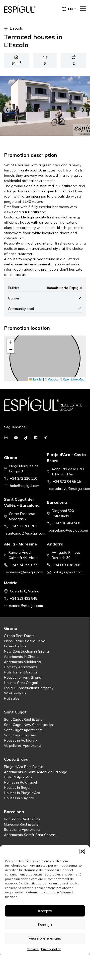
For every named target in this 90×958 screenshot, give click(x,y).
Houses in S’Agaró (19, 798)
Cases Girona (15, 646)
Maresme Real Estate (21, 824)
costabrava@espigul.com (69, 488)
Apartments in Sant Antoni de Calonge (35, 772)
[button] (82, 851)
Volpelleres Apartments (23, 745)
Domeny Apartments (20, 667)
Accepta (45, 911)
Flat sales (11, 698)
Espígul (29, 9)
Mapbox (53, 379)
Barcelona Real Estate (22, 819)
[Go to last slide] (6, 109)
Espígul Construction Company (28, 688)
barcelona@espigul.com (68, 530)
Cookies (33, 949)
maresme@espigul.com (24, 572)
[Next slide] (82, 109)
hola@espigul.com (25, 485)
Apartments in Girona (21, 656)
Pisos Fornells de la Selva (24, 641)
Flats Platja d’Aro (18, 777)
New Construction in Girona (26, 651)
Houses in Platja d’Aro (22, 793)
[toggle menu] (83, 9)
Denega (45, 924)
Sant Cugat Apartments (23, 730)
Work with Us (15, 693)
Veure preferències (45, 938)
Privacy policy (51, 949)
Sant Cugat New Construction (28, 724)
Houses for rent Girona (22, 677)
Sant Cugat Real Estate (23, 719)
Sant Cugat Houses (20, 735)
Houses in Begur (17, 787)
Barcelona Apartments (22, 829)
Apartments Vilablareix (22, 662)
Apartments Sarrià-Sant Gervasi (30, 835)
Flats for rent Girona (20, 672)
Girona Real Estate (19, 635)
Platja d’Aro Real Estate (23, 766)
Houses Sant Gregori (21, 682)
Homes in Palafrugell (21, 782)
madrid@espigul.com (26, 605)
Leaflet (37, 379)
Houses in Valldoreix (20, 740)
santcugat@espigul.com (25, 533)
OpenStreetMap (74, 379)
